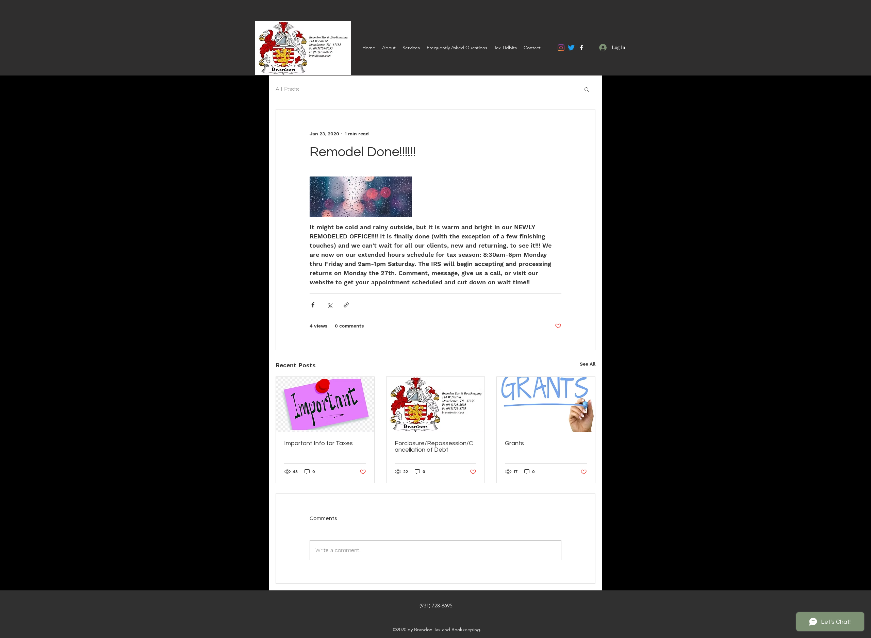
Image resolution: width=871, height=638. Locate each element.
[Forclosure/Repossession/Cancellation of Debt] (436, 404)
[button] (587, 89)
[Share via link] (346, 305)
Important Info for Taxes (318, 443)
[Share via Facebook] (313, 305)
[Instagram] (561, 47)
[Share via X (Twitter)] (329, 305)
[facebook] (581, 47)
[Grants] (546, 404)
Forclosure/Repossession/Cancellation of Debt (434, 446)
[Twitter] (571, 47)
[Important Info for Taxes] (325, 404)
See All (587, 364)
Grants (514, 443)
